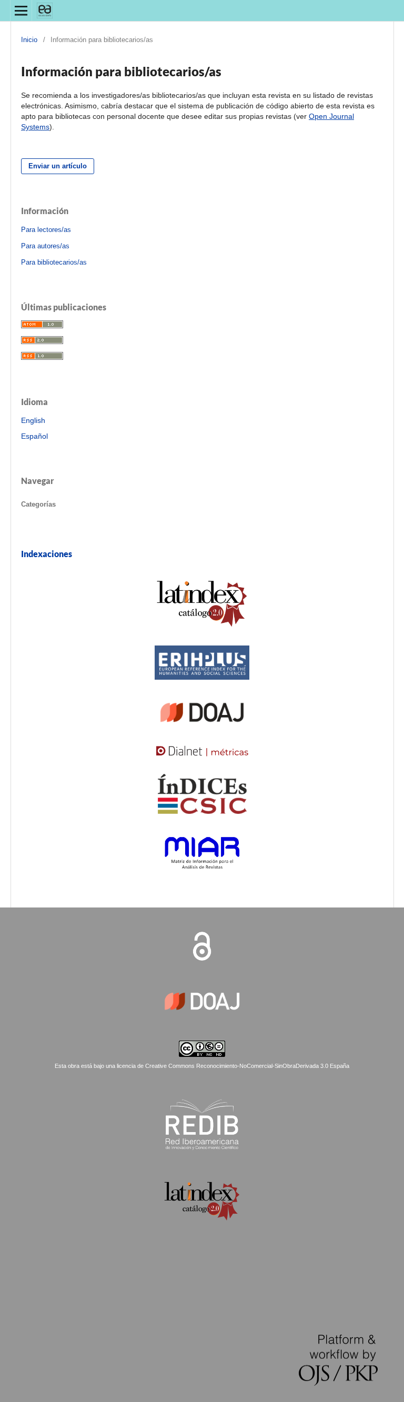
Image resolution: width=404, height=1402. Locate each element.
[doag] (202, 738)
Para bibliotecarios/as (54, 262)
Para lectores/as (46, 230)
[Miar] (202, 885)
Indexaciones (46, 554)
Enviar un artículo (57, 166)
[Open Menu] (21, 10)
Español (34, 436)
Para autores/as (45, 246)
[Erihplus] (202, 690)
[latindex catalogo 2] (202, 638)
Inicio (29, 40)
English (33, 420)
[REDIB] (202, 1150)
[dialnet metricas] (202, 767)
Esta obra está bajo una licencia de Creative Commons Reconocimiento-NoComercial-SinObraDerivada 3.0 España (202, 1066)
